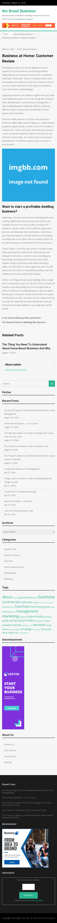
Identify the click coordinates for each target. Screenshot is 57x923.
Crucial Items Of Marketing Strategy (20, 491)
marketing (10, 616)
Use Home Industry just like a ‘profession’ (22, 317)
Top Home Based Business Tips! (18, 510)
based (27, 597)
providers (29, 620)
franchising (36, 606)
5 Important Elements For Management (22, 469)
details (36, 602)
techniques (36, 629)
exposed (6, 607)
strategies (16, 629)
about (7, 596)
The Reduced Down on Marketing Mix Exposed (23, 322)
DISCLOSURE (10, 750)
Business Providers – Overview (18, 501)
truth (16, 632)
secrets (29, 625)
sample (16, 625)
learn (14, 612)
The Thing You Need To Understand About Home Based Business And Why (29, 457)
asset (21, 597)
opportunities (36, 616)
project (6, 620)
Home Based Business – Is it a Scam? (21, 423)
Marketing (8, 579)
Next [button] (53, 348)
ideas (52, 607)
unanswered (23, 633)
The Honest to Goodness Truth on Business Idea (26, 446)
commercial (10, 602)
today (11, 632)
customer (26, 602)
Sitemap (7, 762)
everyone (42, 603)
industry (6, 611)
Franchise (8, 561)
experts (50, 603)
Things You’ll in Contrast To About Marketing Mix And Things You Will (28, 480)
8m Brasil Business (19, 11)
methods (23, 617)
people (48, 616)
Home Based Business (27, 49)
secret (24, 625)
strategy (26, 629)
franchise (22, 606)
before (35, 597)
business (46, 597)
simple (5, 629)
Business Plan (10, 549)
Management (10, 573)
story (10, 629)
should (48, 625)
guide (47, 606)
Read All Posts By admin (16, 370)
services (39, 624)
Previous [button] (4, 348)
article (15, 598)
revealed (7, 625)
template (46, 629)
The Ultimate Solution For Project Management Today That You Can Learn (28, 435)
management (27, 611)
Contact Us (9, 744)
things (4, 632)
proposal (16, 620)
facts (12, 607)
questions (40, 621)
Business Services (12, 555)
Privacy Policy (10, 756)
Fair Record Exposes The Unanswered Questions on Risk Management (29, 412)
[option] (28, 347)
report (48, 620)
